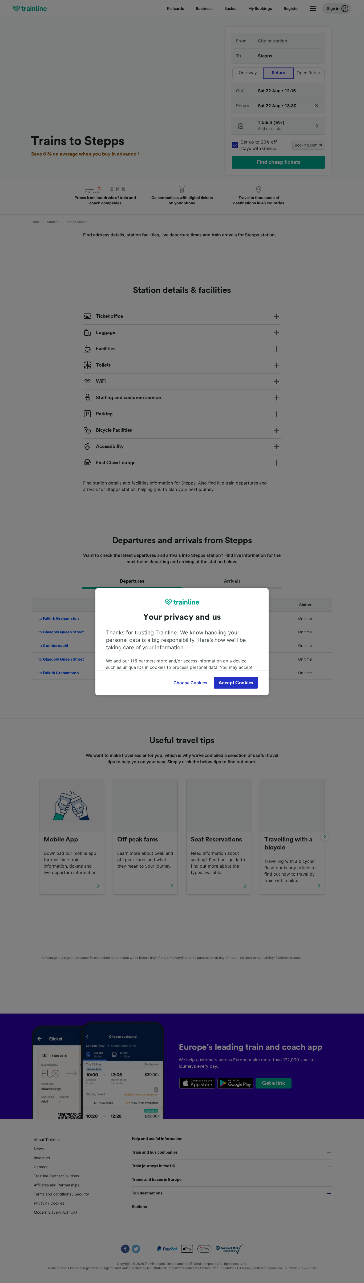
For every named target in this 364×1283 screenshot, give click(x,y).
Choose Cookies (190, 682)
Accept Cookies (236, 682)
